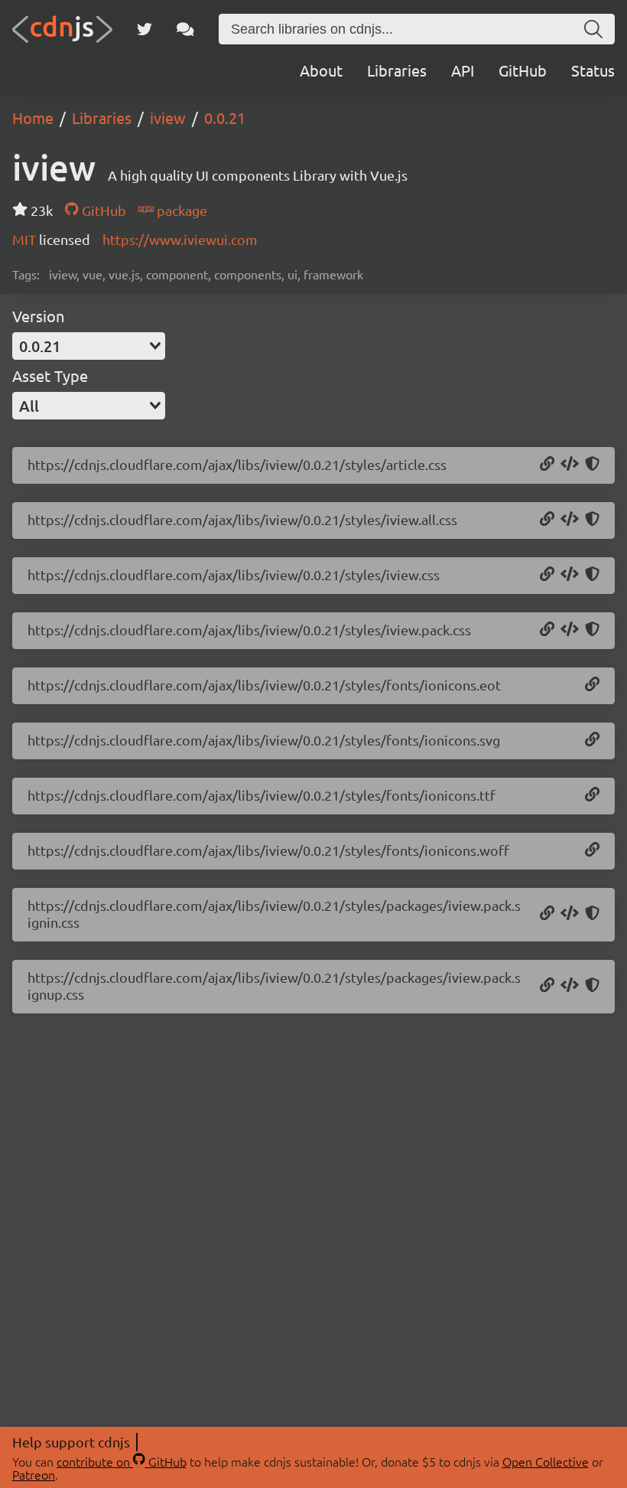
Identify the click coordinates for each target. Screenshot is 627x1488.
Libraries (397, 70)
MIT (25, 239)
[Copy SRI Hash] (592, 464)
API (462, 70)
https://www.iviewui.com (180, 239)
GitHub (523, 70)
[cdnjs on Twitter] (144, 29)
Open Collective (545, 1461)
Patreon (33, 1474)
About (321, 70)
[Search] (593, 29)
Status (593, 70)
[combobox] (88, 346)
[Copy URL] (547, 464)
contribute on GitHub (122, 1461)
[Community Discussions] (185, 29)
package (180, 210)
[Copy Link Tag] (569, 464)
